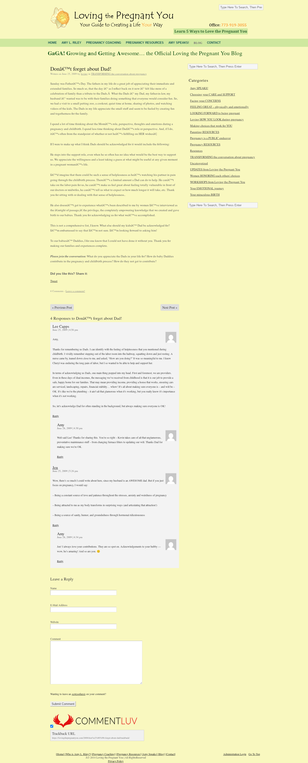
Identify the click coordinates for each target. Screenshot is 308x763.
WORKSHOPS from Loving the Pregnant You (217, 182)
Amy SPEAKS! (199, 88)
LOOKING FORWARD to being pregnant (215, 113)
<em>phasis (78, 694)
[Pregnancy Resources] (128, 754)
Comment (55, 639)
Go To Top (254, 754)
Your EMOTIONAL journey (207, 188)
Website (54, 622)
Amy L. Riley (71, 42)
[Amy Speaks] (150, 754)
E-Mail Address (58, 605)
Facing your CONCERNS (205, 101)
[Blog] (161, 754)
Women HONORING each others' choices (215, 176)
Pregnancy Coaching (103, 42)
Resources (196, 151)
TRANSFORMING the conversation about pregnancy (119, 73)
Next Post (169, 307)
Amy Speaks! (178, 42)
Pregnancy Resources (145, 42)
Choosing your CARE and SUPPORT (212, 94)
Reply (56, 416)
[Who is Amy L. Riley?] (78, 754)
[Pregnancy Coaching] (103, 754)
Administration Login (234, 754)
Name (53, 588)
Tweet (53, 281)
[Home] (60, 754)
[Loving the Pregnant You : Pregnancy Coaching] (111, 16)
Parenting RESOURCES (204, 132)
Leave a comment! (75, 291)
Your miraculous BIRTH (205, 194)
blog (198, 43)
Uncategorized (199, 163)
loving (84, 73)
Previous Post (62, 307)
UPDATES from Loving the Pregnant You (215, 169)
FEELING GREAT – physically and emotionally (219, 107)
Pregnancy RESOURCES (205, 144)
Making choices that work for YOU (211, 126)
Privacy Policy (116, 761)
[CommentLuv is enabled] (95, 726)
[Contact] (170, 754)
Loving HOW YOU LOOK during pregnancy (217, 119)
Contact (214, 42)
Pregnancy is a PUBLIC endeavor (210, 138)
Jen (55, 467)
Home (52, 42)
